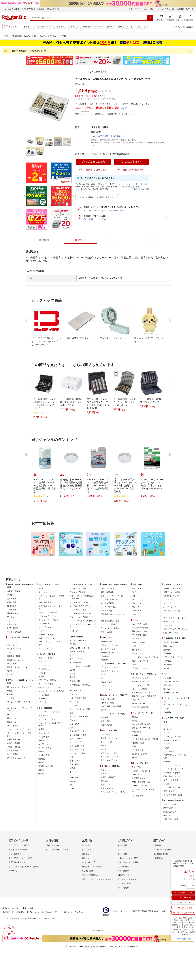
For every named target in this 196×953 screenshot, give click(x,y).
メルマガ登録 (123, 871)
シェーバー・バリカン (47, 719)
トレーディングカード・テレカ (145, 657)
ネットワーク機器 (45, 684)
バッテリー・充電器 (78, 610)
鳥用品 (135, 735)
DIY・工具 (136, 767)
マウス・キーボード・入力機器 (51, 691)
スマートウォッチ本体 (79, 617)
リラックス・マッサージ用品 (113, 792)
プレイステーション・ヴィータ (114, 663)
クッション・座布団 (171, 740)
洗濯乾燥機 (11, 599)
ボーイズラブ (75, 742)
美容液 (103, 745)
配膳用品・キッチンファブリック (114, 615)
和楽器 (72, 677)
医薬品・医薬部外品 (109, 699)
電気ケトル (11, 722)
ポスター (73, 772)
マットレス (168, 726)
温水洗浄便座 (43, 755)
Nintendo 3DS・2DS (109, 652)
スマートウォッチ (170, 693)
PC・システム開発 (77, 753)
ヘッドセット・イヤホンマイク (82, 613)
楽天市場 (190, 9)
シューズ (167, 603)
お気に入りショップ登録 (128, 862)
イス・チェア (168, 751)
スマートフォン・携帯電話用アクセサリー (82, 597)
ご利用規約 (158, 858)
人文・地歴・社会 (77, 731)
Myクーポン (87, 862)
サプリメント (106, 770)
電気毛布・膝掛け (14, 656)
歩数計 (41, 762)
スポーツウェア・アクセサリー (176, 629)
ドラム (72, 655)
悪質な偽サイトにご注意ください (41, 918)
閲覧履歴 (85, 854)
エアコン (98, 27)
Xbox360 (104, 660)
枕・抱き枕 (168, 729)
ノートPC (42, 662)
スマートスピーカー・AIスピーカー (51, 643)
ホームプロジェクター (47, 612)
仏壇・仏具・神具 (170, 819)
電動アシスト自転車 (171, 592)
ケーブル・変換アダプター (81, 606)
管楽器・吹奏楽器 (77, 652)
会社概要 (180, 9)
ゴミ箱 (166, 784)
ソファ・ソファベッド (172, 737)
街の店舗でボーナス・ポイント (59, 849)
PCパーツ (42, 698)
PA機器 (73, 644)
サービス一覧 (83, 946)
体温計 (41, 774)
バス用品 (167, 661)
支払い (120, 849)
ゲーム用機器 (43, 695)
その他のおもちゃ (139, 668)
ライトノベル (75, 761)
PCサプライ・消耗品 (47, 680)
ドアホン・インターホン (142, 771)
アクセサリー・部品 (46, 634)
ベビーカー (136, 700)
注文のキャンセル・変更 (128, 858)
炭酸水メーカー (13, 739)
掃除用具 (167, 650)
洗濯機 (119, 27)
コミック (73, 694)
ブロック (135, 664)
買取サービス (14, 871)
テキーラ (135, 614)
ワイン (135, 592)
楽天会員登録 (188, 27)
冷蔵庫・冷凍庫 (13, 591)
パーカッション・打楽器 (80, 666)
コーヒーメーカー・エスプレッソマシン (20, 703)
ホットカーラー (44, 733)
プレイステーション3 (110, 667)
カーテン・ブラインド (172, 765)
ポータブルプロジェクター (49, 648)
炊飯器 (10, 691)
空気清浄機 (85, 27)
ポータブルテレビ (45, 627)
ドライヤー (59, 27)
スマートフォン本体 (78, 588)
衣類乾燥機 (11, 602)
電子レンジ (141, 27)
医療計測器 (105, 721)
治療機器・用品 (107, 703)
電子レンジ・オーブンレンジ (19, 687)
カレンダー (74, 720)
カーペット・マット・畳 (173, 769)
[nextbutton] (169, 320)
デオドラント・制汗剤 (110, 753)
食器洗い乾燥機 (13, 743)
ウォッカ (135, 607)
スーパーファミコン (109, 689)
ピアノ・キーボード (78, 640)
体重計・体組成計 (45, 766)
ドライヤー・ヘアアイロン (49, 712)
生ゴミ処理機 (12, 754)
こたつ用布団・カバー (172, 787)
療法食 (135, 757)
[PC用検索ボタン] (150, 18)
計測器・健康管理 (108, 777)
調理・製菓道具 (107, 592)
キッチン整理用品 (108, 607)
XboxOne (105, 656)
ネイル (103, 749)
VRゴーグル (75, 631)
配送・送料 (122, 845)
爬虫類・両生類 (138, 743)
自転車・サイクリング (172, 588)
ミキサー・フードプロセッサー (20, 729)
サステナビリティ (114, 946)
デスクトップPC (45, 658)
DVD (72, 789)
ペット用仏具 (137, 750)
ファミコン (105, 686)
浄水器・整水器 (13, 747)
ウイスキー (136, 588)
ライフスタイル (76, 724)
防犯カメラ (136, 774)
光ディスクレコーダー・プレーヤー (51, 607)
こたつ (10, 652)
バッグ (166, 709)
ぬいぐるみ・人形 (139, 624)
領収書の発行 (123, 867)
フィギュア (136, 639)
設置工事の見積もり (17, 862)
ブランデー (136, 611)
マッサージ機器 (44, 748)
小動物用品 (136, 732)
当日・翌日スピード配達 (19, 845)
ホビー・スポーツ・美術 (80, 709)
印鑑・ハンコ (168, 646)
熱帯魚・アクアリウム (141, 728)
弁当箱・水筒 (106, 611)
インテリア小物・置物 (172, 795)
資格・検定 (74, 764)
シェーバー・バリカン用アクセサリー (51, 724)
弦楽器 (72, 674)
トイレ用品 (168, 664)
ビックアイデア (44, 27)
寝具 (165, 722)
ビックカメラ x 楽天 (10, 9)
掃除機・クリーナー (15, 613)
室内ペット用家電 (139, 754)
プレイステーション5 (110, 645)
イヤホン (72, 27)
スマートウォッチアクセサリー (82, 621)
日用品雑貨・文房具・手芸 (24, 36)
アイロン (10, 617)
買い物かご (86, 845)
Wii (102, 678)
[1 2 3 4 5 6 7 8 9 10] (85, 114)
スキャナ (42, 676)
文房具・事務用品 (48, 36)
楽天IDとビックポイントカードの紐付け (97, 880)
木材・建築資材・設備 (141, 782)
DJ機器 (73, 670)
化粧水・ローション (109, 738)
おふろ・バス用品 (139, 689)
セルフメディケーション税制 (14, 918)
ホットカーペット (14, 649)
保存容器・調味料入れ (110, 600)
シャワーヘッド (44, 744)
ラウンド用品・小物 (171, 611)
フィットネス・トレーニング (175, 618)
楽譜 (71, 713)
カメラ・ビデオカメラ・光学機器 (51, 597)
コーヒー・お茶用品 (109, 624)
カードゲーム (137, 650)
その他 (63, 36)
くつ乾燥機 (11, 610)
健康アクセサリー (108, 788)
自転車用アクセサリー (172, 596)
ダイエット (105, 774)
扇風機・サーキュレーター (18, 667)
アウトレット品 (169, 804)
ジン (134, 596)
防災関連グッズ (138, 778)
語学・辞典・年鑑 (77, 746)
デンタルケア (43, 737)
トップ (5, 36)
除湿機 (10, 675)
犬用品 (135, 721)
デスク (166, 748)
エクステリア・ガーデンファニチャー (145, 790)
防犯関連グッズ (169, 808)
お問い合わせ (123, 888)
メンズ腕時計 (168, 678)
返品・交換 (122, 854)
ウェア (166, 614)
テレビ (129, 27)
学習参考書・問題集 (78, 735)
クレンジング (106, 742)
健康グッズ (105, 785)
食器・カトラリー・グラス (112, 596)
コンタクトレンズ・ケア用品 (113, 714)
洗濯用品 (167, 653)
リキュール (136, 603)
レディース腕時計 (170, 681)
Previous (22, 60)
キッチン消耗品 (107, 603)
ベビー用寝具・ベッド (141, 693)
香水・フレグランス (109, 760)
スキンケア (105, 734)
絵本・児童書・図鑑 (78, 698)
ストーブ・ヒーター (15, 645)
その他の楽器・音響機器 (80, 685)
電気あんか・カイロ (15, 660)
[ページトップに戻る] (191, 573)
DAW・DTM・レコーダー (80, 648)
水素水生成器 (12, 751)
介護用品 (104, 717)
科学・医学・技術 (77, 750)
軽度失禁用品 (106, 725)
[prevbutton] (26, 320)
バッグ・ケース (169, 607)
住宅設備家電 (12, 628)
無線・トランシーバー (47, 638)
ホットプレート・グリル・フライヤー (20, 709)
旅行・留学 (74, 705)
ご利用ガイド (132, 9)
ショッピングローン (17, 854)
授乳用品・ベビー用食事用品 (144, 696)
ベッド (166, 733)
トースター (11, 698)
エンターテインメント (79, 702)
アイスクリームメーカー (17, 758)
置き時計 (167, 689)
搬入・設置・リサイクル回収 (20, 858)
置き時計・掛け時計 (171, 773)
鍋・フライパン (107, 588)
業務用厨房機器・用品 (110, 621)
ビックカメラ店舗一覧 (165, 9)
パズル (135, 646)
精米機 (10, 694)
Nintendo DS (106, 682)
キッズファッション (140, 678)
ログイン (177, 27)
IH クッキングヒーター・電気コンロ (20, 734)
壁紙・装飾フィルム (171, 776)
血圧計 (41, 770)
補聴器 (41, 751)
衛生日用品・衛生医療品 (111, 706)
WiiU (103, 675)
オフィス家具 (168, 791)
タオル (166, 668)
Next (173, 60)
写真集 (72, 768)
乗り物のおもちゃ (139, 631)
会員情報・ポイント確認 (92, 867)
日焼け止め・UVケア (109, 756)
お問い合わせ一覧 (98, 946)
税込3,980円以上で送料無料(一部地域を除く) (40, 9)
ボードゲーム (137, 653)
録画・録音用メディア (47, 602)
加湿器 (10, 671)
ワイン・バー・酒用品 (110, 628)
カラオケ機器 (75, 681)
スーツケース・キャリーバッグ (176, 705)
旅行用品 (167, 712)
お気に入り (86, 849)
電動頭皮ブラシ (44, 740)
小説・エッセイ (76, 739)
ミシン (10, 621)
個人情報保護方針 (160, 854)
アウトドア (168, 625)
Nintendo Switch (108, 641)
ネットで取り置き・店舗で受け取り (23, 867)
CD (71, 785)
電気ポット (11, 718)
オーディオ (43, 592)
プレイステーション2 (110, 671)
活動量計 (42, 759)
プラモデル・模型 (139, 635)
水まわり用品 (106, 632)
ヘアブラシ (43, 716)
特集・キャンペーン (54, 845)
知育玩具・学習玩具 (140, 628)
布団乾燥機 (11, 606)
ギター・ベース (76, 659)
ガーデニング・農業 (140, 785)
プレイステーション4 (110, 649)
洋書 (71, 757)
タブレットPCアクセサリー (81, 602)
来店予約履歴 (87, 871)
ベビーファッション (140, 681)
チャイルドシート (139, 704)
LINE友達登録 (123, 875)
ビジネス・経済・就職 (79, 716)
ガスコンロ (11, 715)
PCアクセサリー (45, 665)
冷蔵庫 (109, 27)
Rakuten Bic (14, 17)
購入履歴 (85, 858)
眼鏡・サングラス (170, 633)
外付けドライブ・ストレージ (50, 687)
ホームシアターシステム (48, 620)
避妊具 (103, 710)
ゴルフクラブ (168, 600)
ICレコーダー (43, 623)
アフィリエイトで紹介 (127, 879)
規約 (147, 189)
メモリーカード (44, 631)
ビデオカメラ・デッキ (47, 616)
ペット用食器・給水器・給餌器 (145, 739)
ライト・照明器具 (14, 632)
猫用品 (135, 717)
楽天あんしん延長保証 (18, 849)
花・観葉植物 (137, 796)
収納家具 (167, 762)
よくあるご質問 (146, 9)
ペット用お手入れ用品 (141, 724)
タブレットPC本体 (77, 592)
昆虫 (134, 746)
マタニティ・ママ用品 (141, 685)
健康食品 (104, 781)
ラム (134, 600)
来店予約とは (139, 189)
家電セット (28, 27)
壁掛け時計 (168, 685)
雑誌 (71, 727)
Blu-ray (73, 781)
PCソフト (42, 702)
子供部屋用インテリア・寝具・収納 (176, 756)
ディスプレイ (43, 669)
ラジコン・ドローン (140, 642)
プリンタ (42, 673)
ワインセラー (12, 726)
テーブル (167, 744)
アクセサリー (75, 663)
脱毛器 (41, 729)
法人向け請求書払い (90, 875)
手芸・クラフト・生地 (172, 657)
